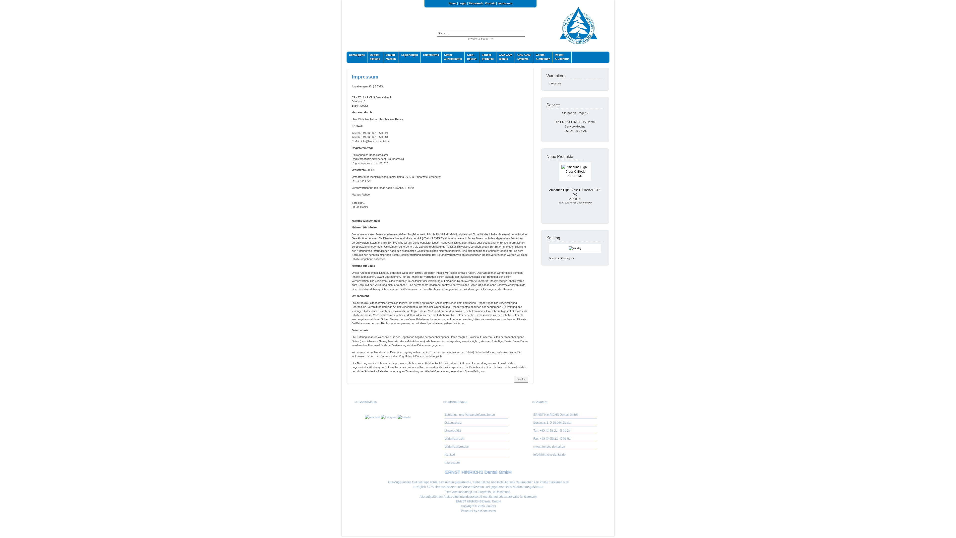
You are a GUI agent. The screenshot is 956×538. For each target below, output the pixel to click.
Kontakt (490, 3)
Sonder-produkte (486, 56)
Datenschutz (452, 422)
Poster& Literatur (562, 56)
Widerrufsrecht (454, 438)
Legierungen (408, 56)
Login (462, 3)
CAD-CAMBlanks (504, 56)
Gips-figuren (471, 56)
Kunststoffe (430, 56)
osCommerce (487, 510)
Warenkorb (476, 3)
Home (452, 3)
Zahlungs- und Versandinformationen (469, 414)
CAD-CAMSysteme (523, 56)
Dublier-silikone (373, 56)
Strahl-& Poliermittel (453, 56)
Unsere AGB (452, 430)
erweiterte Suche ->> (480, 38)
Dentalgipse (356, 56)
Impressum (505, 3)
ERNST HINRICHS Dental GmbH (478, 501)
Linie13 (490, 506)
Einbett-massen (389, 56)
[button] (521, 379)
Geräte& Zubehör (541, 56)
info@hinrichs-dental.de (549, 454)
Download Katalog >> (561, 258)
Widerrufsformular (456, 446)
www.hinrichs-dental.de (549, 446)
